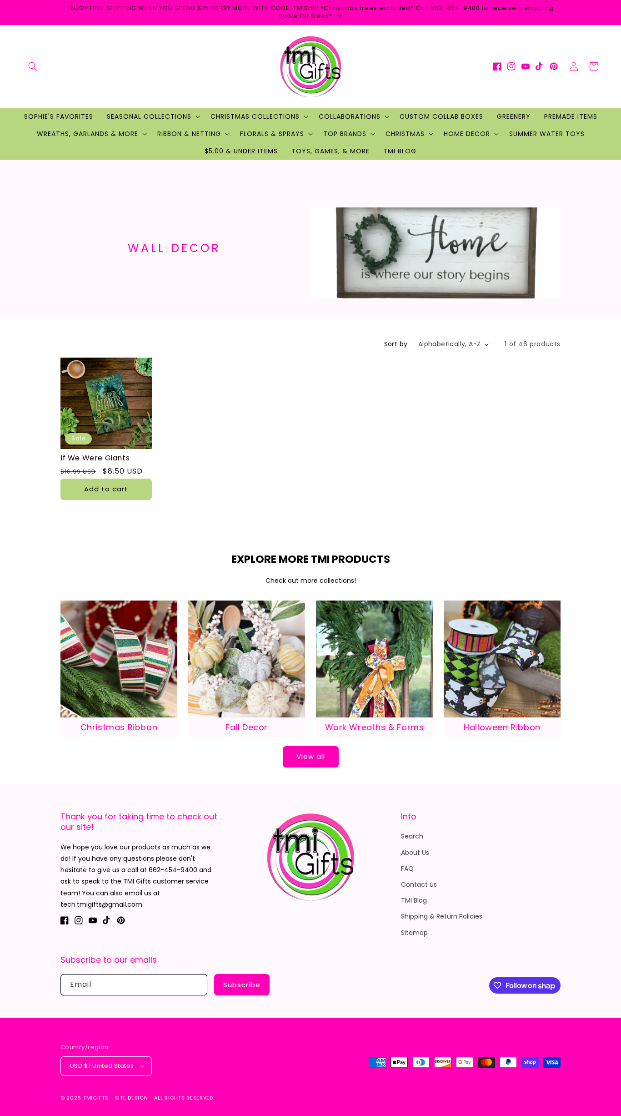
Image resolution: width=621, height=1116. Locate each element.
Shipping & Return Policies (441, 916)
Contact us (419, 884)
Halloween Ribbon (502, 727)
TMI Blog (414, 900)
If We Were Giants (95, 458)
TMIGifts (96, 1097)
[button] (33, 66)
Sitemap (414, 932)
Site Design (131, 1097)
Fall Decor (246, 727)
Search (412, 836)
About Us (415, 852)
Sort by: (396, 343)
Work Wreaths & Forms (374, 727)
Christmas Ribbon (119, 727)
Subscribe (241, 985)
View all (310, 756)
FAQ (407, 868)
